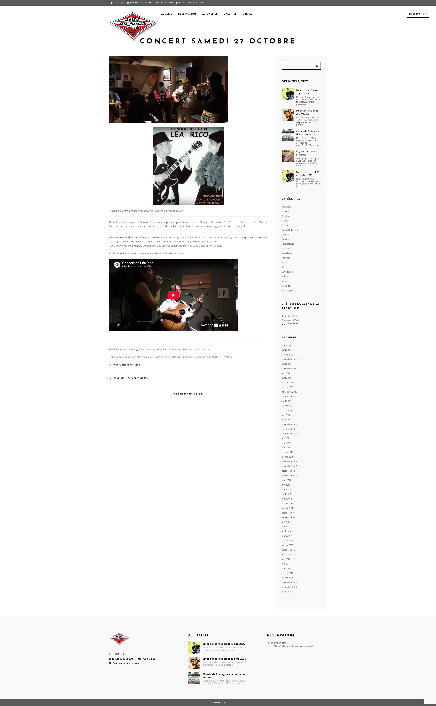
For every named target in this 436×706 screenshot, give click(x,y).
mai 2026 (286, 345)
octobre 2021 (288, 410)
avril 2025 (286, 363)
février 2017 (287, 540)
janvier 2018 (287, 508)
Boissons (286, 211)
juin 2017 (286, 522)
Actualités (210, 14)
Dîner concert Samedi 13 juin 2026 (307, 92)
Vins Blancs (287, 285)
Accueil (166, 14)
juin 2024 (286, 373)
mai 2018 (286, 489)
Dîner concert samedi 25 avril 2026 (307, 112)
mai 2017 (286, 526)
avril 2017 (286, 531)
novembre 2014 (289, 587)
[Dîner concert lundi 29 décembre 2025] (288, 176)
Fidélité (285, 239)
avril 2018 (286, 494)
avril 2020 (286, 419)
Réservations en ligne (126, 364)
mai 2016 (286, 563)
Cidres (285, 220)
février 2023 (287, 387)
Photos (285, 262)
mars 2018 (287, 498)
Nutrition (286, 257)
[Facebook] (111, 3)
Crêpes (247, 14)
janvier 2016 (287, 577)
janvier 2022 (287, 405)
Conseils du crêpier (291, 229)
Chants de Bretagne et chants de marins (308, 133)
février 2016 (287, 573)
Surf (283, 267)
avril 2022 (286, 401)
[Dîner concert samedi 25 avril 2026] (288, 115)
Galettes (230, 14)
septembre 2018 (290, 475)
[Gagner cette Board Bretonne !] (288, 156)
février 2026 (287, 354)
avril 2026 (286, 349)
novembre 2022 (289, 391)
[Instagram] (123, 654)
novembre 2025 (289, 359)
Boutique (286, 216)
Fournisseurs (288, 243)
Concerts (119, 378)
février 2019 (287, 452)
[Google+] (122, 3)
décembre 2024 (289, 368)
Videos (285, 276)
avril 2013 (286, 591)
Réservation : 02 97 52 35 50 (192, 2)
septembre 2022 (290, 396)
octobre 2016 (288, 549)
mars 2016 (287, 568)
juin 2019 (286, 438)
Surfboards (287, 271)
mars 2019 (287, 447)
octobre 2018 (288, 470)
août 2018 (286, 480)
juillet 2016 (287, 554)
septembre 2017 (290, 517)
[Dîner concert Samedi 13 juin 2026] (288, 94)
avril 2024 (286, 377)
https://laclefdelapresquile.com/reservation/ (290, 646)
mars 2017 (287, 535)
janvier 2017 (287, 545)
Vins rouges (287, 290)
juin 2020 (286, 415)
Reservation (418, 14)
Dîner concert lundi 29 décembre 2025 (308, 173)
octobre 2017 (288, 512)
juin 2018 (286, 484)
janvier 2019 (287, 456)
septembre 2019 (290, 433)
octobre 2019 (288, 429)
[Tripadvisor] (117, 3)
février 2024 (287, 382)
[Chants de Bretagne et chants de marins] (288, 135)
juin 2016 (286, 559)
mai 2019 (286, 443)
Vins (284, 281)
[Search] (318, 66)
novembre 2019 (289, 424)
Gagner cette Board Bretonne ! (306, 153)
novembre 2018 (289, 466)
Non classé (287, 253)
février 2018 (287, 503)
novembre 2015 (289, 582)
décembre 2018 (289, 461)
